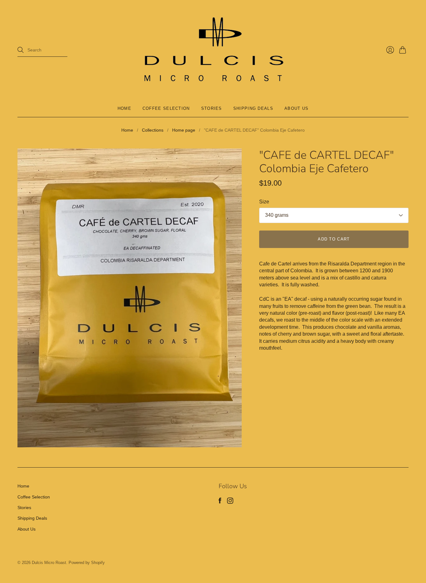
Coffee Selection (166, 108)
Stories (211, 108)
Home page (183, 130)
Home (124, 108)
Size (264, 201)
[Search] (20, 50)
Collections (152, 130)
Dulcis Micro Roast (49, 562)
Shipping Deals (253, 108)
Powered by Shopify (87, 562)
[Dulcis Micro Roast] (213, 50)
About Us (296, 108)
